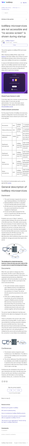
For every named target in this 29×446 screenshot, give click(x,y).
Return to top (4, 398)
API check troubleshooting (8, 410)
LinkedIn (7, 381)
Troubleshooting (5, 9)
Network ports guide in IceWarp (9, 407)
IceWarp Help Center (6, 7)
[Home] (6, 3)
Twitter (5, 381)
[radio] (10, 390)
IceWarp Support (10, 40)
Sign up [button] (25, 2)
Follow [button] (14, 45)
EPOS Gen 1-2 (16, 7)
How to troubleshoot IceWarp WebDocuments (13, 413)
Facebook (2, 381)
